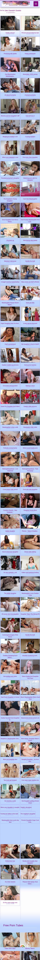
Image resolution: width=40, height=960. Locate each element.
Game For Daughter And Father (10, 406)
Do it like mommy (10, 947)
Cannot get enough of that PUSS (10, 634)
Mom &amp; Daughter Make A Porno (30, 738)
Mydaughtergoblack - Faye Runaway (30, 468)
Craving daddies (30, 136)
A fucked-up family (30, 94)
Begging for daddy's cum (10, 136)
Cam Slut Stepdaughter (30, 198)
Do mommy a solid (10, 800)
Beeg (2, 29)
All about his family (10, 94)
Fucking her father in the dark (10, 842)
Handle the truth (30, 260)
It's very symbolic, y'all (10, 572)
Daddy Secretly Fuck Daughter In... (10, 717)
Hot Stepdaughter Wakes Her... (10, 888)
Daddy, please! (10, 32)
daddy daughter (10, 530)
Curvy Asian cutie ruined (10, 489)
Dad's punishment (10, 343)
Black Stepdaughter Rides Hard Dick (30, 696)
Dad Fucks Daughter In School (10, 696)
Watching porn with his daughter (30, 177)
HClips (3, 70)
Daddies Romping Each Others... (10, 655)
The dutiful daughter (10, 593)
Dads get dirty (30, 302)
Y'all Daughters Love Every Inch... (10, 869)
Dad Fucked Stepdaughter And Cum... (30, 219)
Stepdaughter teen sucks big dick (10, 862)
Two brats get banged (10, 779)
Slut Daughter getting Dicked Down (30, 800)
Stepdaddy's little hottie (30, 426)
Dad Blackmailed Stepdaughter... (10, 74)
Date (6, 10)
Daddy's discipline (30, 821)
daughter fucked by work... (30, 655)
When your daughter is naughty (10, 821)
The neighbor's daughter (30, 842)
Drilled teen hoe (10, 926)
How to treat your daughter (10, 551)
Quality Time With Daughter (29, 875)
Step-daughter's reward (28, 882)
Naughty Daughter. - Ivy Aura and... (30, 759)
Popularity (12, 10)
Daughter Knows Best (30, 510)
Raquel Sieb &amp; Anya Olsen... (30, 947)
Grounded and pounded (10, 385)
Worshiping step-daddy (30, 240)
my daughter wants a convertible (30, 869)
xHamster (4, 298)
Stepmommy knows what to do (30, 717)
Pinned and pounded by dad (30, 32)
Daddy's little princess (30, 406)
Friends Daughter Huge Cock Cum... (30, 862)
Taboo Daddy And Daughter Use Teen (30, 676)
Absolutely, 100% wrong (30, 74)
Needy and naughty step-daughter (30, 926)
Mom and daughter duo (10, 759)
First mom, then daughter (30, 157)
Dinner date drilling (30, 551)
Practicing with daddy (10, 53)
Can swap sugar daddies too (30, 779)
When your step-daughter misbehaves (30, 888)
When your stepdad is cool (10, 157)
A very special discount (30, 323)
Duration (18, 10)
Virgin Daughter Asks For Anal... (10, 323)
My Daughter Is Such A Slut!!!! (30, 343)
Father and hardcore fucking (30, 572)
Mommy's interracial (10, 260)
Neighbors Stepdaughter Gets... (10, 738)
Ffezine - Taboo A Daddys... (30, 530)
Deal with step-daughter (30, 489)
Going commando (30, 53)
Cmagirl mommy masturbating (10, 281)
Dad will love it (30, 115)
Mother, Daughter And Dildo (9, 875)
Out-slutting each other (10, 676)
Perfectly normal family (10, 447)
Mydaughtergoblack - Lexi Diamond (10, 468)
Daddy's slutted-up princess (10, 364)
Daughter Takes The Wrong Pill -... (30, 613)
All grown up (10, 240)
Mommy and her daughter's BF (10, 115)
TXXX (23, 195)
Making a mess (30, 385)
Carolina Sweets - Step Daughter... (10, 510)
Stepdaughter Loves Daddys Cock (30, 593)
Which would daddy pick (30, 447)
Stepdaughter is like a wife (10, 426)
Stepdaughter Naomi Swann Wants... (10, 302)
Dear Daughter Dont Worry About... (10, 219)
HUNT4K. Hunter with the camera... (10, 882)
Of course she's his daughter (10, 613)
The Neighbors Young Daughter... (10, 198)
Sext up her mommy (30, 364)
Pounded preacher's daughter (10, 177)
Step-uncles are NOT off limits (30, 281)
